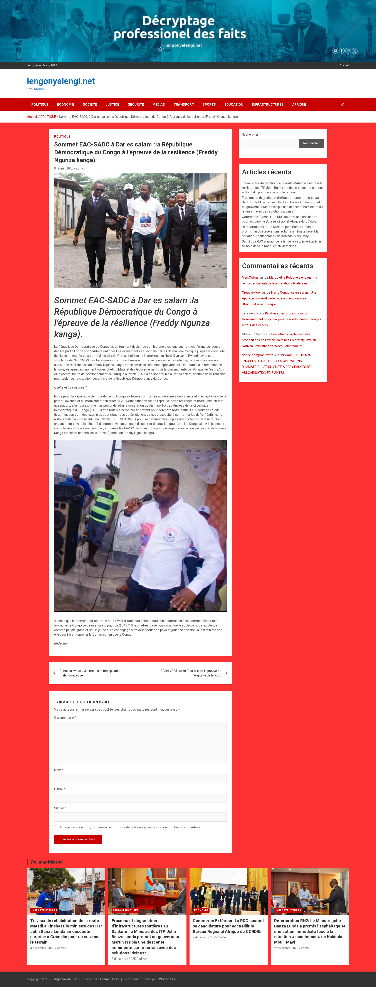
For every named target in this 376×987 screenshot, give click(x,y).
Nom (59, 770)
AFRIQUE (299, 104)
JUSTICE (112, 104)
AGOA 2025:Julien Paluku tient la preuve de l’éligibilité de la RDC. (190, 673)
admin (80, 168)
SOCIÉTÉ (90, 104)
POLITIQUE (39, 104)
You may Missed (46, 862)
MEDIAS (159, 104)
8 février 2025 (63, 168)
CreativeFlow (251, 292)
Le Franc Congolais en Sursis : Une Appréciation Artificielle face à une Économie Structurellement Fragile (279, 298)
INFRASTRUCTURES (268, 104)
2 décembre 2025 (205, 937)
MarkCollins (250, 277)
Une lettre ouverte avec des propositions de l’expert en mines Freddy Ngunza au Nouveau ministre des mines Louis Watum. (279, 340)
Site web (60, 808)
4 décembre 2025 (42, 948)
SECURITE (136, 104)
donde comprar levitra (257, 355)
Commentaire (65, 717)
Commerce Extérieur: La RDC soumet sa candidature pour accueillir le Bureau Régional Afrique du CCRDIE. (228, 926)
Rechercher (250, 134)
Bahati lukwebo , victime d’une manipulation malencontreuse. (90, 673)
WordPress (167, 979)
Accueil (344, 65)
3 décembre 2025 (124, 958)
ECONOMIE (65, 104)
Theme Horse (109, 979)
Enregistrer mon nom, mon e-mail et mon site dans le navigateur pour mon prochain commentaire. (130, 827)
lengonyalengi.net (61, 81)
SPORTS (209, 104)
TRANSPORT (184, 104)
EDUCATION (234, 104)
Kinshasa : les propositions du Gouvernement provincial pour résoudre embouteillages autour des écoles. (281, 319)
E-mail (59, 789)
